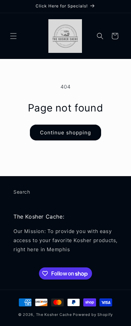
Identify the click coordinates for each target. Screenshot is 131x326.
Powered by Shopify (93, 314)
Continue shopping (65, 132)
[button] (13, 36)
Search (21, 192)
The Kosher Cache (54, 314)
